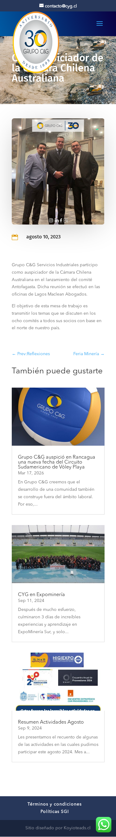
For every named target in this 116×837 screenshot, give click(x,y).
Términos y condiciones (55, 804)
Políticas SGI (55, 812)
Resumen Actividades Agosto (51, 722)
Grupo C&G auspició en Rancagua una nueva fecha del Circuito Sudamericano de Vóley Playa (56, 462)
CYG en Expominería (41, 594)
